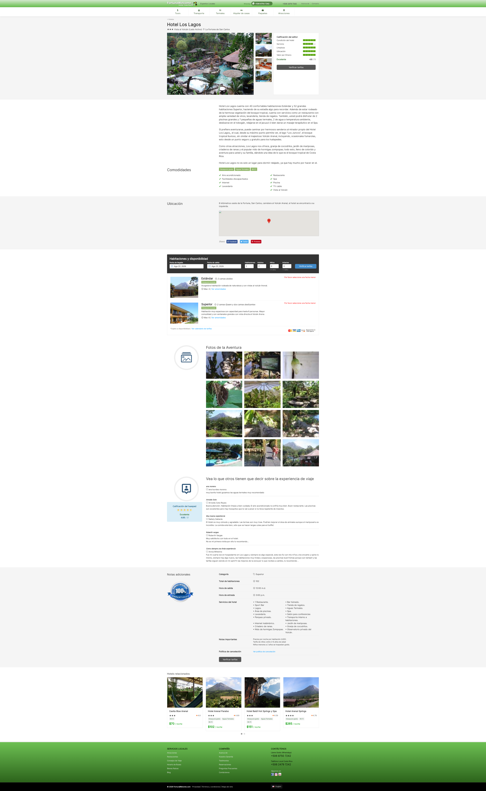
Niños (272, 262)
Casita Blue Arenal (178, 711)
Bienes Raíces (172, 768)
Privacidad (196, 787)
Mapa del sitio (227, 787)
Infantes (285, 262)
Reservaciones (225, 764)
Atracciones (284, 13)
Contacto (315, 4)
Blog (169, 772)
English (278, 786)
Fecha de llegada (176, 262)
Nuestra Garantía (226, 757)
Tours (177, 13)
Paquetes (262, 13)
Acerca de (305, 4)
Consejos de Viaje (174, 761)
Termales (220, 13)
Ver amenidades (218, 289)
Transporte (199, 13)
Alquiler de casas (241, 13)
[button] (269, 221)
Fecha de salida (213, 262)
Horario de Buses (174, 764)
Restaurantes (172, 757)
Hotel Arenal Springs (295, 711)
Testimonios (224, 761)
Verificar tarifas (296, 67)
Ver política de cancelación (264, 651)
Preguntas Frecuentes (228, 768)
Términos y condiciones (211, 787)
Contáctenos (224, 772)
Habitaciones (249, 262)
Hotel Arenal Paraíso (218, 711)
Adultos (260, 262)
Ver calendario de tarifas (202, 329)
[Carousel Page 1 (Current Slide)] (241, 734)
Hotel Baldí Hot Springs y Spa (262, 711)
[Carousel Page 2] (244, 734)
